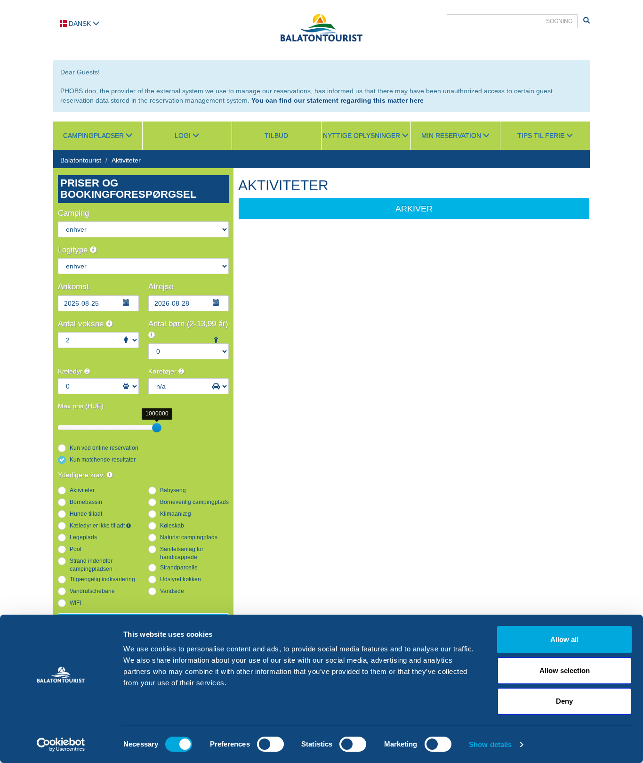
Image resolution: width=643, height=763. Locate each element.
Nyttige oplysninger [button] (362, 135)
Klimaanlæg (175, 514)
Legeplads (83, 537)
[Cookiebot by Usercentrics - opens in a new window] (61, 745)
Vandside (172, 591)
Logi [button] (184, 135)
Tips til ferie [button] (541, 135)
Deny (564, 701)
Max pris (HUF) (81, 406)
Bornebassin (86, 502)
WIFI (75, 603)
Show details (490, 744)
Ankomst (73, 286)
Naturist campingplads (188, 537)
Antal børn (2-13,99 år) (188, 323)
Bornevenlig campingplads (194, 502)
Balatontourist (80, 160)
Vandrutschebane (92, 591)
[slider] (156, 427)
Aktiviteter (126, 160)
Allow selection (564, 670)
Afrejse (160, 286)
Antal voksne (82, 323)
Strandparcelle (179, 567)
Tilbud (276, 135)
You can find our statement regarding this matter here (337, 100)
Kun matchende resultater (103, 459)
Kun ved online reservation (104, 448)
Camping (73, 213)
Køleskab (172, 525)
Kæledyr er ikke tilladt (98, 525)
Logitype (74, 249)
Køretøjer (163, 371)
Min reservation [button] (452, 135)
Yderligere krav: (82, 475)
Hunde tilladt (86, 514)
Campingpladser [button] (94, 135)
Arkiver (414, 208)
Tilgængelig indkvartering (102, 579)
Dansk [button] (80, 23)
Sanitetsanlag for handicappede (181, 553)
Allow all (564, 639)
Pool (75, 549)
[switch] (270, 744)
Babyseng (173, 490)
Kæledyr (71, 371)
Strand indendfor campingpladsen (91, 565)
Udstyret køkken (180, 579)
